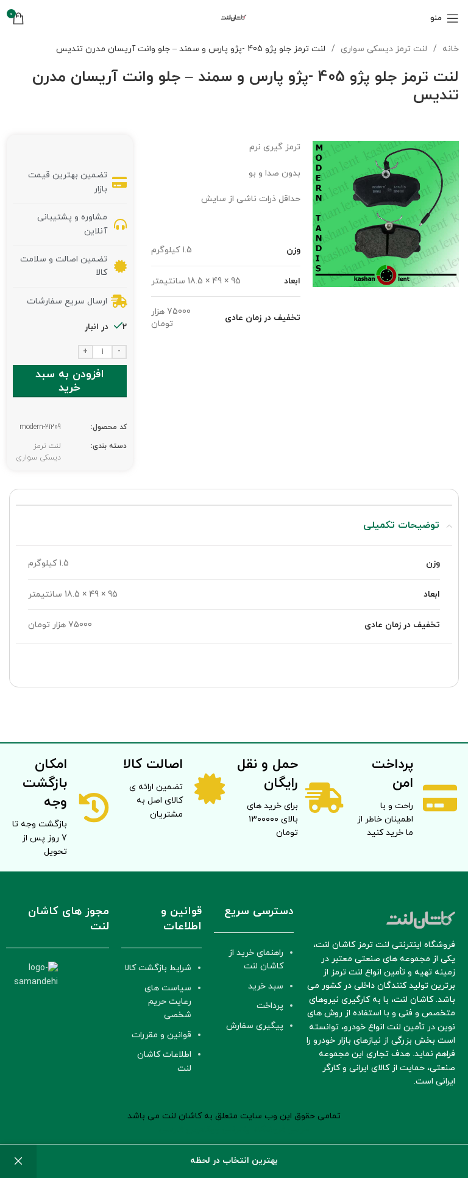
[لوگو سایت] (234, 17)
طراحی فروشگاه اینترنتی (266, 1129)
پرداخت (270, 1006)
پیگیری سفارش (254, 1026)
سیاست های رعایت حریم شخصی (167, 1001)
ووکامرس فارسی (189, 1129)
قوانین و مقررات (161, 1035)
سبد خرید (265, 986)
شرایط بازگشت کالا (157, 968)
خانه (449, 49)
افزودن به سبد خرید (69, 381)
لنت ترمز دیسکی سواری (382, 49)
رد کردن (18, 1161)
